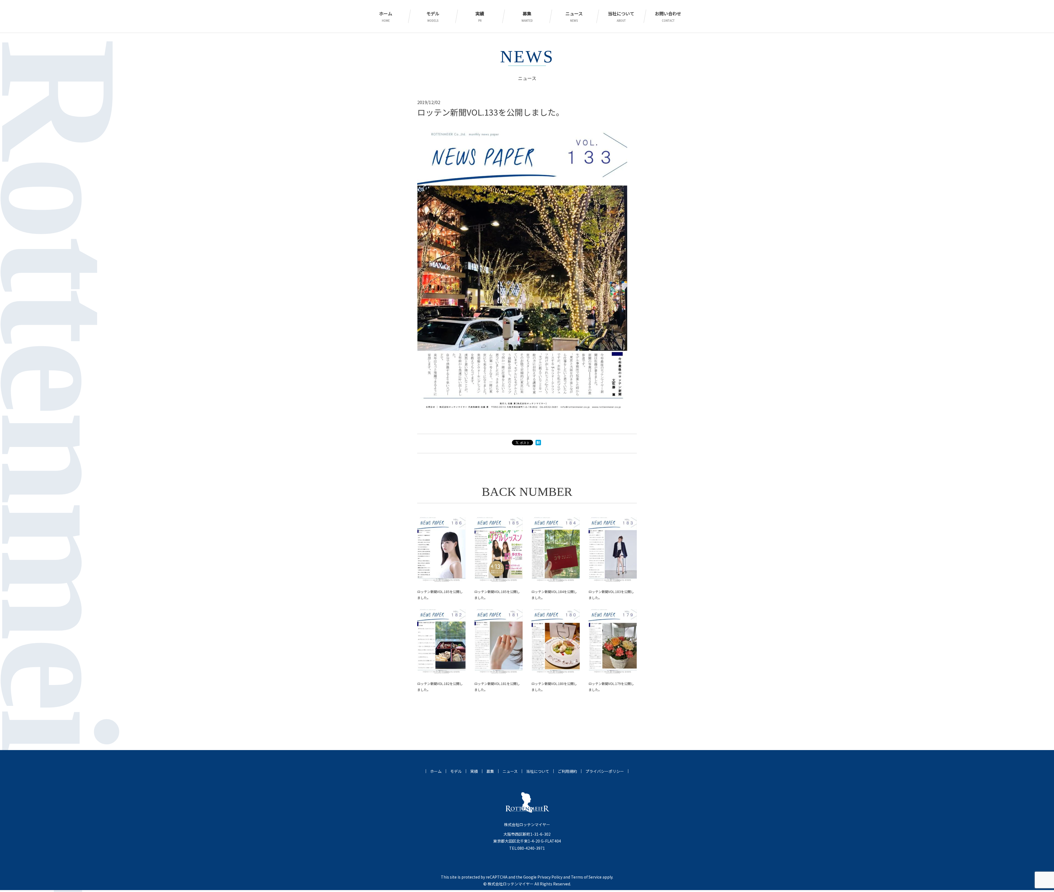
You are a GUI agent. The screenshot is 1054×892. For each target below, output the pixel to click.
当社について (621, 16)
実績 (479, 16)
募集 (527, 16)
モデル (432, 16)
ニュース (574, 16)
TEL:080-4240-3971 (527, 848)
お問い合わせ (668, 16)
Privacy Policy (549, 877)
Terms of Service (586, 877)
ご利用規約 (567, 771)
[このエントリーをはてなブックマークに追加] (538, 443)
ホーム (385, 16)
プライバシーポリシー (604, 771)
